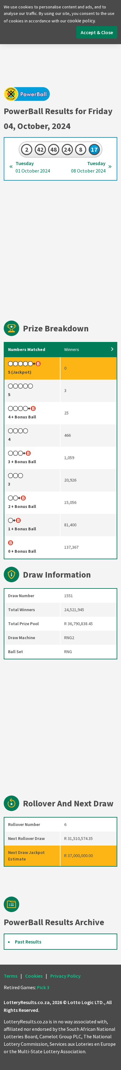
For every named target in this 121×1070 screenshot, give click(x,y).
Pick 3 (43, 987)
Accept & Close (97, 32)
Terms (10, 976)
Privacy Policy (65, 976)
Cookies (34, 976)
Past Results (28, 942)
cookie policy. (81, 20)
